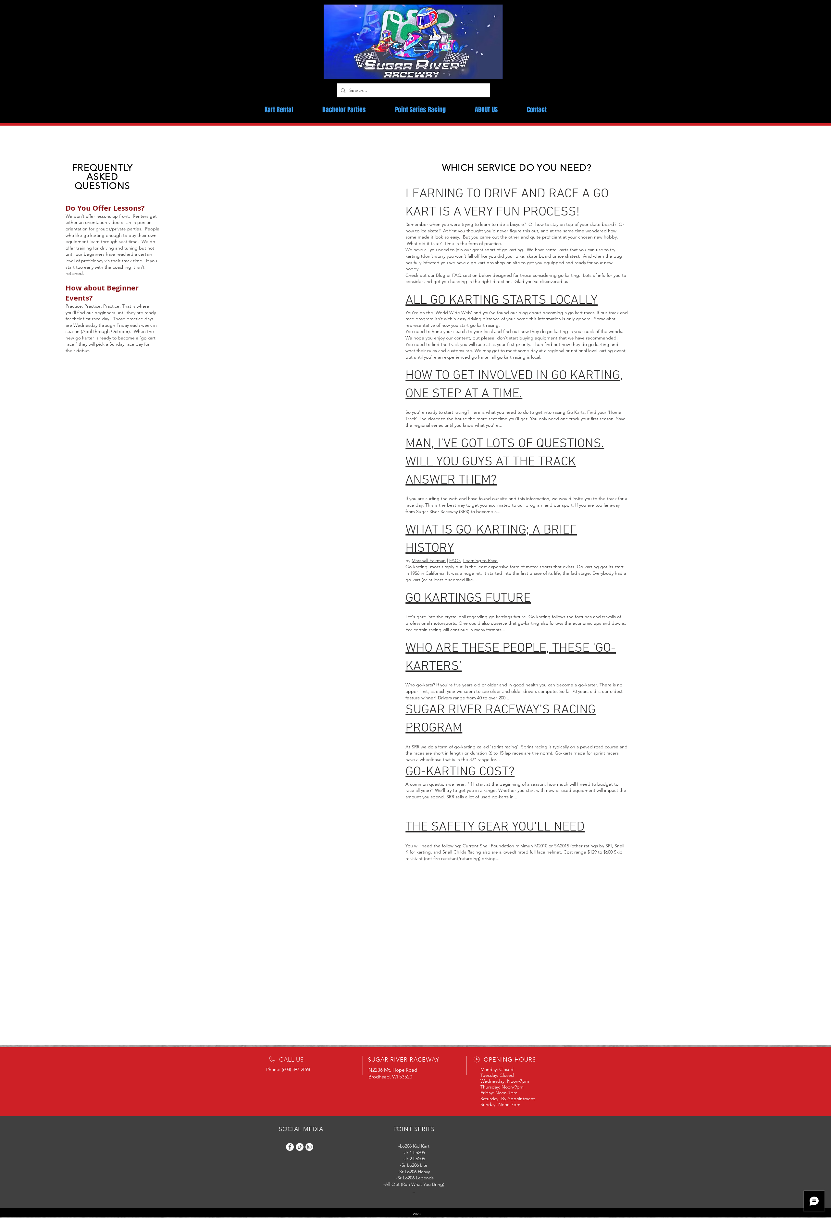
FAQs (455, 560)
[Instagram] (309, 1147)
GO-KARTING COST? (460, 772)
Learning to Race (480, 560)
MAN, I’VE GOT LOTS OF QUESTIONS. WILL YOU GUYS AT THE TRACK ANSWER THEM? (504, 462)
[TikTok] (300, 1147)
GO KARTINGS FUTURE (468, 598)
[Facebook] (290, 1147)
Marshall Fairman (429, 560)
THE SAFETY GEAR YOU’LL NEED (495, 827)
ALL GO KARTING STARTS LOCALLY (501, 300)
